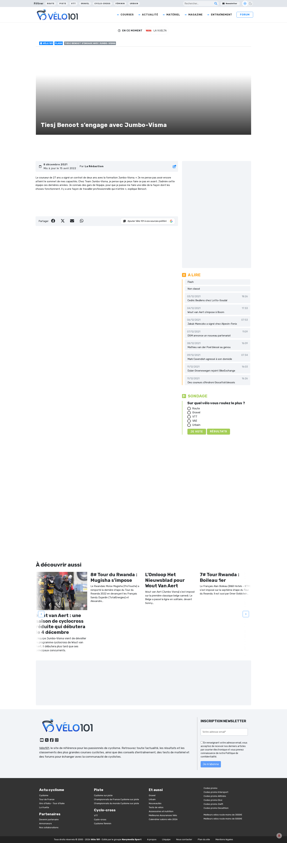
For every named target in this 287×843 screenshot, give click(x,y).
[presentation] (41, 614)
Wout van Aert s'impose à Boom (206, 312)
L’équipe (166, 839)
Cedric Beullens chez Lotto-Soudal (207, 300)
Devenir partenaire (49, 819)
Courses (127, 14)
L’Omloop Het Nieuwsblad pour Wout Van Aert (165, 580)
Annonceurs (45, 823)
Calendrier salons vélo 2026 (163, 819)
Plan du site (204, 839)
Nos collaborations (48, 827)
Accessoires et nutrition (161, 811)
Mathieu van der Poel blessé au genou (209, 347)
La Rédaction (94, 166)
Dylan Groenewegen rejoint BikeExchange (211, 370)
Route (50, 3)
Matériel (173, 14)
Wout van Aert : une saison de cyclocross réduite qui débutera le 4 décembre (60, 624)
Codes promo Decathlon (216, 808)
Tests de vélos (156, 807)
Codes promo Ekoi (213, 800)
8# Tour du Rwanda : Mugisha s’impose (114, 577)
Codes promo (210, 788)
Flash (58, 43)
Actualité (150, 14)
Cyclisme (43, 795)
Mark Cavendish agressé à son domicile (210, 359)
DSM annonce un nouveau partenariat (209, 335)
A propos (151, 839)
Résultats (218, 431)
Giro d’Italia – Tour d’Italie (52, 803)
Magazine (195, 14)
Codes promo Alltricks (215, 796)
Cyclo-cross (102, 3)
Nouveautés (155, 803)
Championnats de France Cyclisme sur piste (116, 799)
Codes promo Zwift (213, 804)
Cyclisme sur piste (103, 795)
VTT (73, 3)
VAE (194, 420)
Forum (245, 14)
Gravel (85, 3)
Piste (62, 3)
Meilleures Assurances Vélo (163, 815)
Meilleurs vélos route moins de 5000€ (223, 818)
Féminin (120, 3)
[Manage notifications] (279, 835)
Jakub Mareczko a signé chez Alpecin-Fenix (212, 323)
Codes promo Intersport (216, 792)
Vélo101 (44, 748)
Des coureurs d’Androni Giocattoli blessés (211, 382)
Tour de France (46, 799)
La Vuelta (44, 807)
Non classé (194, 288)
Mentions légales (224, 839)
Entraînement (221, 14)
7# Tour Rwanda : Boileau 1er (219, 577)
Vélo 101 (47, 43)
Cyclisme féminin (102, 823)
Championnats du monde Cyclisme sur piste (116, 803)
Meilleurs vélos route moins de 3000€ (223, 814)
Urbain (134, 3)
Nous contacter (184, 839)
